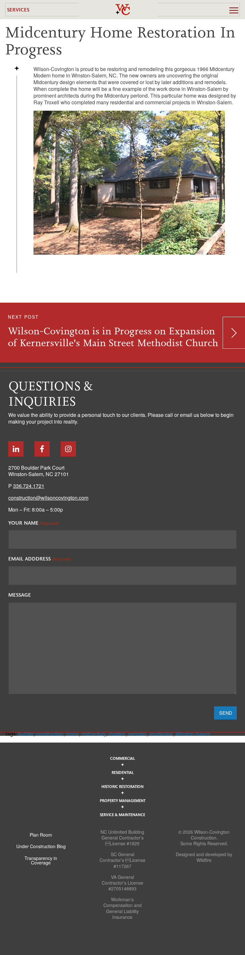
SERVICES (18, 9)
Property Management (122, 800)
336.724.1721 (28, 485)
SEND (225, 712)
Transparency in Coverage (41, 860)
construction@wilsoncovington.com (48, 497)
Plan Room (41, 835)
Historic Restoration (122, 786)
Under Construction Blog (41, 846)
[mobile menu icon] (233, 10)
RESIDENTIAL (123, 772)
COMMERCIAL (122, 758)
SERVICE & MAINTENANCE (122, 814)
